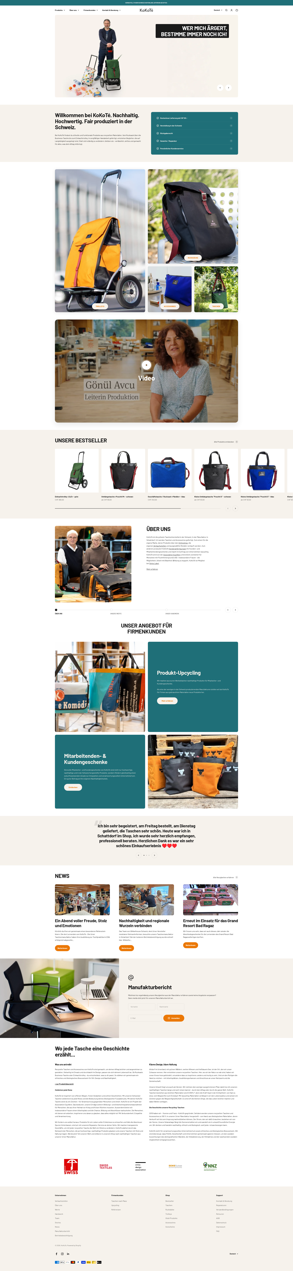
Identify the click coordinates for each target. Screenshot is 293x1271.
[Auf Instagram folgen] (62, 1253)
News (57, 1227)
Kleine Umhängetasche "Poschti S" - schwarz (212, 497)
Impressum (220, 1227)
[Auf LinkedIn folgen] (68, 1253)
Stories (58, 1222)
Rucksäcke (169, 1209)
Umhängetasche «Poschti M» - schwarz (117, 497)
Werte (57, 1209)
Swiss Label (154, 563)
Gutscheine (170, 1227)
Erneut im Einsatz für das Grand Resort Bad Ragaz (210, 923)
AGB (218, 1218)
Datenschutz (221, 1222)
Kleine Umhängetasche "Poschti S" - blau (257, 497)
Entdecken (73, 787)
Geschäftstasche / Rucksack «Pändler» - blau (166, 497)
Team (57, 1218)
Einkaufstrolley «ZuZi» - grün (66, 497)
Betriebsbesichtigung (64, 1235)
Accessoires (170, 1222)
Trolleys (168, 1214)
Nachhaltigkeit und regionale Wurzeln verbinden (144, 923)
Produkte (59, 10)
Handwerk (59, 1214)
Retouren (220, 1214)
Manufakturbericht (62, 1231)
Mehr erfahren (152, 569)
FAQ (217, 1231)
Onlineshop (183, 543)
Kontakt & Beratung (110, 10)
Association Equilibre (171, 555)
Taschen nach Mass (119, 1201)
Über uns (73, 10)
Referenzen (116, 1209)
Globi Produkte (171, 1218)
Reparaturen (221, 1205)
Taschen (168, 1205)
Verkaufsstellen (159, 546)
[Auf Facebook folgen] (56, 1253)
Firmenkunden (89, 10)
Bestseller (169, 1201)
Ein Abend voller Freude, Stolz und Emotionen (81, 923)
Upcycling (115, 1205)
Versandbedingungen (224, 1209)
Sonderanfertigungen (177, 549)
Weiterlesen (62, 948)
